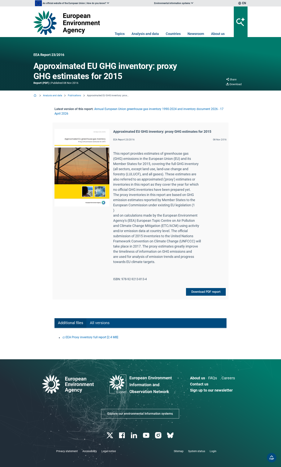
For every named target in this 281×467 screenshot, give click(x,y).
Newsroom (196, 34)
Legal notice (109, 451)
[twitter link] (110, 435)
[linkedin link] (134, 435)
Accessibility (89, 451)
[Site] (68, 22)
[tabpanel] (140, 337)
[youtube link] (146, 435)
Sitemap (179, 451)
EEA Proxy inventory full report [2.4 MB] (92, 337)
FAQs (212, 378)
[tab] (70, 323)
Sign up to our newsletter (211, 390)
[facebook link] (122, 435)
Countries (173, 34)
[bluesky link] (170, 435)
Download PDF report (205, 292)
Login (213, 451)
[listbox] (72, 3)
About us (218, 34)
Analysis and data (145, 34)
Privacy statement (67, 451)
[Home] (35, 96)
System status (196, 451)
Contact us (199, 384)
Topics (120, 34)
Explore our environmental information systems (140, 413)
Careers (228, 378)
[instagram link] (158, 435)
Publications (74, 95)
